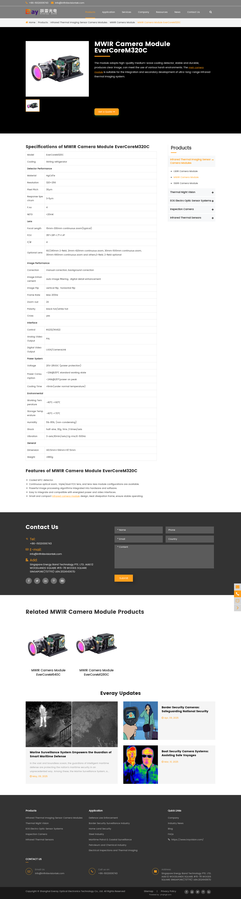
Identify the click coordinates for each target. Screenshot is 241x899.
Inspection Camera (182, 209)
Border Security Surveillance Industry (109, 823)
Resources (162, 12)
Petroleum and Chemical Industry (107, 845)
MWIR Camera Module (122, 22)
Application (108, 12)
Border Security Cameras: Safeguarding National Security (185, 710)
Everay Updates (120, 693)
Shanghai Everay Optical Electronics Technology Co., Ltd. (71, 891)
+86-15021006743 (38, 3)
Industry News (175, 823)
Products (90, 12)
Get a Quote (105, 112)
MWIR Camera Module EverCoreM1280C (96, 672)
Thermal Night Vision (182, 192)
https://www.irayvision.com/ (187, 839)
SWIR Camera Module (186, 183)
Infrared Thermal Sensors (185, 218)
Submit (123, 578)
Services (126, 12)
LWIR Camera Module (186, 171)
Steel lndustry (96, 834)
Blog (170, 828)
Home (32, 22)
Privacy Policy (168, 891)
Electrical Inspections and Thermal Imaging (113, 850)
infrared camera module (66, 496)
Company (143, 12)
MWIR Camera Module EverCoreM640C (48, 672)
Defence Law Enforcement (103, 818)
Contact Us (193, 12)
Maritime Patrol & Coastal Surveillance (110, 839)
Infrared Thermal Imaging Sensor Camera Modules (78, 22)
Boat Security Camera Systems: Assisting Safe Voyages (185, 754)
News (177, 12)
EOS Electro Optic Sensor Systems (190, 201)
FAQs (170, 834)
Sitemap (148, 891)
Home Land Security (100, 828)
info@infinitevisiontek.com (69, 3)
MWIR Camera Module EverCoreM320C (159, 22)
